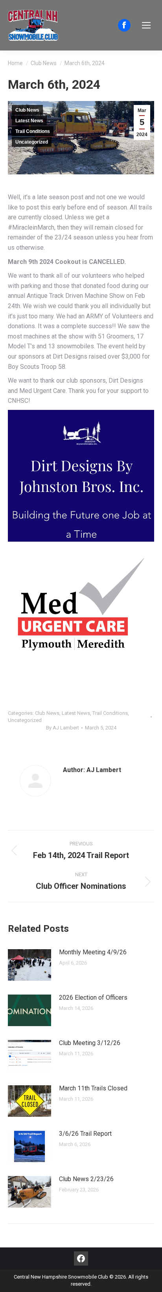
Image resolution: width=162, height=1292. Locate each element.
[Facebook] (81, 1258)
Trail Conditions (32, 131)
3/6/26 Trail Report (85, 1133)
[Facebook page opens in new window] (124, 25)
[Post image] (29, 965)
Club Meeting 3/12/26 (89, 1043)
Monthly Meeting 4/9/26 (93, 952)
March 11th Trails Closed (93, 1088)
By (62, 728)
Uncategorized (31, 142)
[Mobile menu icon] (146, 25)
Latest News (29, 120)
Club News (27, 110)
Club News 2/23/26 (86, 1179)
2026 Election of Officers (93, 997)
